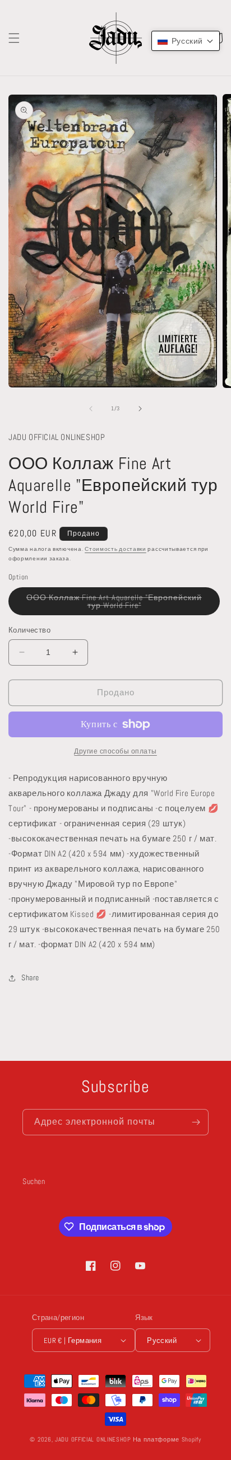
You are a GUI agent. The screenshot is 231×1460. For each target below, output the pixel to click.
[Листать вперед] (140, 408)
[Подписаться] (195, 1122)
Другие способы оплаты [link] (115, 751)
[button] (14, 38)
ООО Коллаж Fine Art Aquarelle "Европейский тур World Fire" (114, 603)
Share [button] (30, 977)
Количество (29, 630)
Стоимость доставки (115, 549)
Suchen (33, 1181)
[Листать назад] (90, 408)
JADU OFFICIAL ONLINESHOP (93, 1439)
